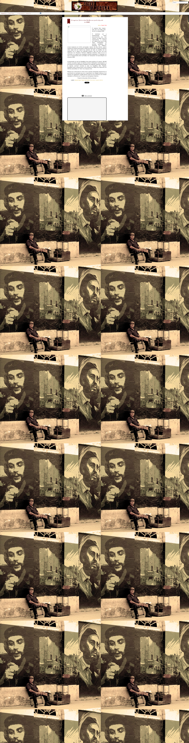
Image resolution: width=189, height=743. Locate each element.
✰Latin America (20, 13)
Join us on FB (40, 13)
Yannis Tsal (83, 80)
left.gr (99, 25)
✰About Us (28, 13)
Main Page (11, 13)
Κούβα (88, 80)
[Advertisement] (114, 42)
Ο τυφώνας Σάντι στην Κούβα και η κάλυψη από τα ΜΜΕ (87, 21)
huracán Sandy (78, 80)
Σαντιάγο (92, 80)
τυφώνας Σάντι (99, 80)
